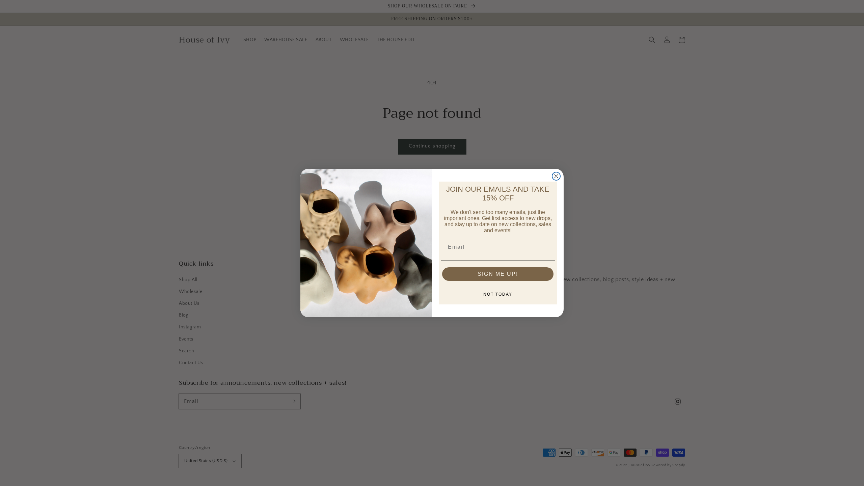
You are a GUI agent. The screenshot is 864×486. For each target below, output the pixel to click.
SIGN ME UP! (498, 274)
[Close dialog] (556, 176)
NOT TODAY (497, 294)
